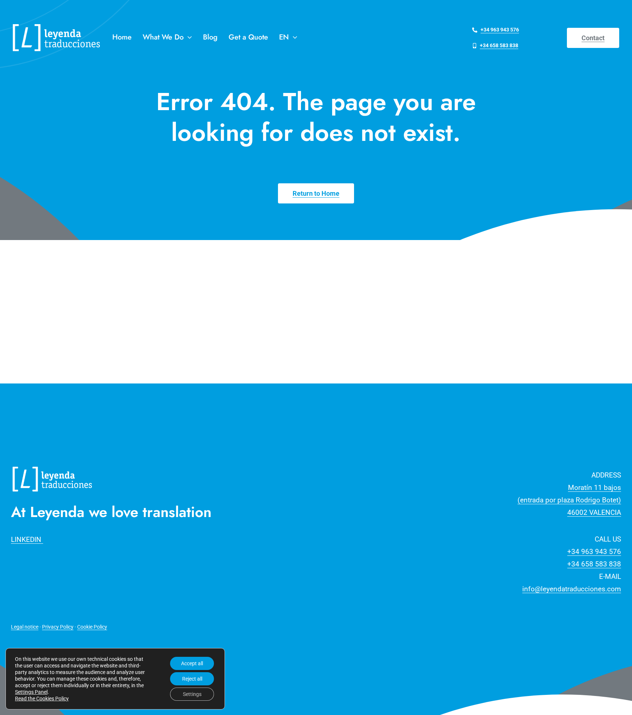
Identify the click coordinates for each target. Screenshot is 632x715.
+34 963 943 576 (594, 551)
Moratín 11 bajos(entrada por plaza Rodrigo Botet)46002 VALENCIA (569, 500)
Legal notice (24, 627)
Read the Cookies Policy (42, 698)
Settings (192, 694)
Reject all (192, 679)
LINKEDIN (27, 539)
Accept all (192, 663)
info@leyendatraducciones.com (571, 589)
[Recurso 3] (52, 465)
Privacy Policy (58, 627)
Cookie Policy (92, 627)
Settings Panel (31, 692)
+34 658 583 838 (594, 564)
